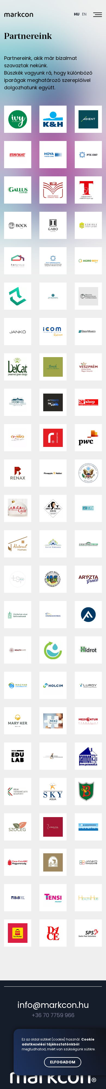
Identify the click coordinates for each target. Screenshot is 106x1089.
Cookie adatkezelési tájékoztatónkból (58, 1042)
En (84, 14)
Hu (76, 14)
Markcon (53, 1076)
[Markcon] (18, 14)
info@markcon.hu (53, 1005)
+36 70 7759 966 (53, 1015)
